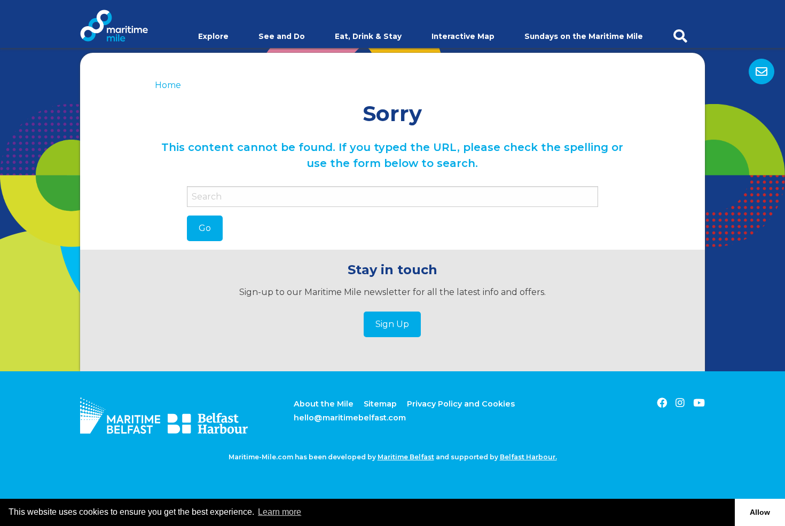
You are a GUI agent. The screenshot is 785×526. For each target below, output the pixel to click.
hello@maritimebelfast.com (350, 418)
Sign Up (392, 324)
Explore (213, 37)
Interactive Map (462, 37)
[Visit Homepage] (114, 25)
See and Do (281, 37)
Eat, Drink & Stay (368, 37)
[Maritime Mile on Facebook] (662, 402)
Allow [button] (760, 512)
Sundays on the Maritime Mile (583, 37)
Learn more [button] (279, 511)
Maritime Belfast (406, 457)
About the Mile (324, 404)
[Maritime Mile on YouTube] (699, 402)
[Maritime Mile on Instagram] (680, 402)
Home (168, 85)
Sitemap (380, 404)
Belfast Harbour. (528, 457)
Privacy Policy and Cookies (461, 404)
